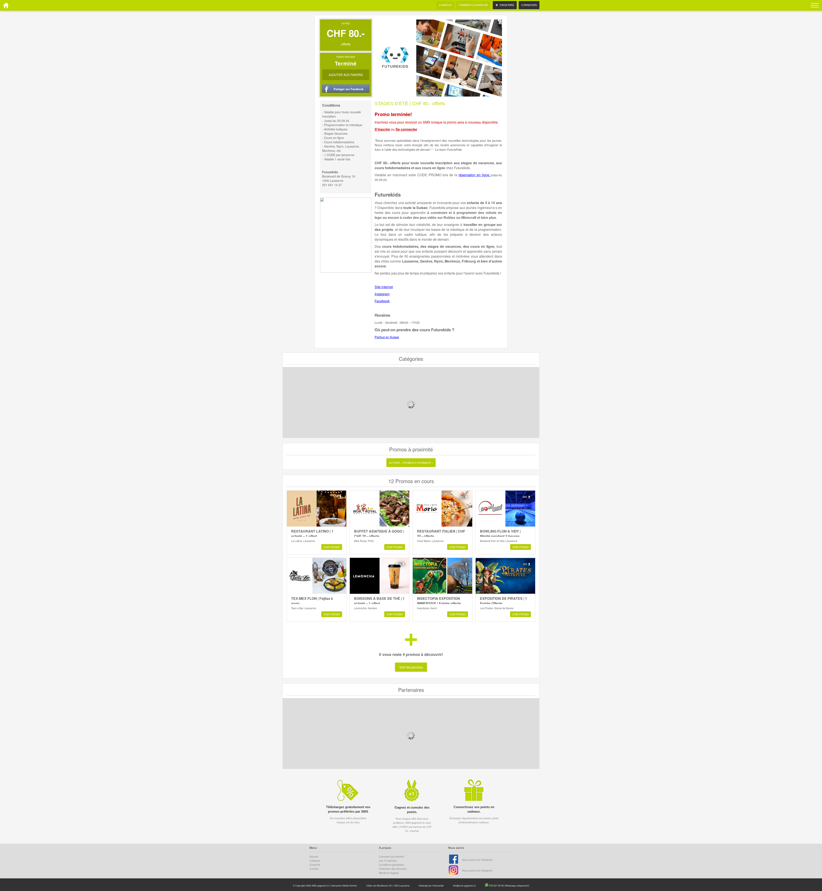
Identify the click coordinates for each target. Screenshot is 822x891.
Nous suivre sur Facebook (477, 859)
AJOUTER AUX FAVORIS (346, 75)
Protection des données (393, 868)
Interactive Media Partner (344, 885)
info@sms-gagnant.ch (464, 885)
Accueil (314, 856)
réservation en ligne (475, 174)
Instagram (382, 293)
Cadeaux (315, 860)
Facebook (382, 300)
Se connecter (406, 129)
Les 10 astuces (387, 860)
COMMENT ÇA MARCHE (473, 5)
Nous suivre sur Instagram (477, 870)
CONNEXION (529, 5)
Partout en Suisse (387, 337)
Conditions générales (391, 864)
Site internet (384, 286)
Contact (314, 868)
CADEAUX (445, 5)
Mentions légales (389, 873)
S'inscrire (382, 129)
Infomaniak (438, 885)
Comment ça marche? (392, 856)
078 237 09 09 (496, 885)
